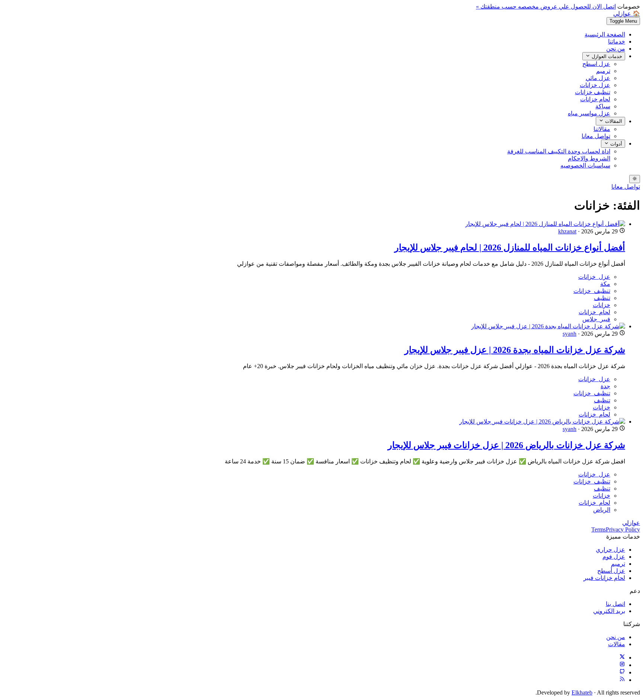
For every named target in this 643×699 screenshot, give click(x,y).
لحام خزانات (595, 99)
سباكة (602, 106)
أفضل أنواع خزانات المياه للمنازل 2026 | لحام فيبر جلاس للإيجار (509, 247)
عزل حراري (610, 549)
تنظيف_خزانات (591, 291)
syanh (569, 334)
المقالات (613, 121)
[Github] (622, 672)
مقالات (616, 644)
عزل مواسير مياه (589, 113)
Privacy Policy (623, 529)
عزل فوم (613, 556)
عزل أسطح (611, 571)
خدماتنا (616, 41)
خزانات (601, 305)
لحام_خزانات (594, 312)
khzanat (567, 231)
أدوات (615, 144)
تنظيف (602, 298)
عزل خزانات (595, 85)
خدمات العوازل (606, 56)
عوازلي (631, 523)
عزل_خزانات (594, 277)
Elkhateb (582, 692)
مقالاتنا (602, 129)
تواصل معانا (596, 136)
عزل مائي (598, 78)
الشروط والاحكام (589, 158)
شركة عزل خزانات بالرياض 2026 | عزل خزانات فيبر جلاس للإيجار (506, 445)
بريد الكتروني (609, 611)
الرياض (601, 510)
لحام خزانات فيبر (604, 578)
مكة (605, 284)
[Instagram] (622, 665)
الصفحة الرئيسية (605, 34)
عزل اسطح (596, 64)
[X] (622, 657)
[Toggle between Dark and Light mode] (634, 179)
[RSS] (622, 680)
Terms (598, 529)
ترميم (603, 71)
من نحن (615, 48)
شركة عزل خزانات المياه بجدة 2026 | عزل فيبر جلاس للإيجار (514, 350)
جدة (605, 386)
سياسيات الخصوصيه (585, 165)
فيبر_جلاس (596, 319)
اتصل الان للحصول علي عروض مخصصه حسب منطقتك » (546, 6)
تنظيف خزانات (592, 92)
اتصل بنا (615, 604)
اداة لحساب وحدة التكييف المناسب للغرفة (558, 151)
